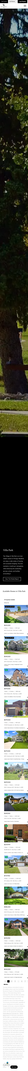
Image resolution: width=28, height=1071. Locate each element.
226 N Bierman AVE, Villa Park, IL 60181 (13, 974)
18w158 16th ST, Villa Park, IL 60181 (12, 849)
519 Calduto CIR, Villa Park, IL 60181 (12, 881)
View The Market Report (12, 579)
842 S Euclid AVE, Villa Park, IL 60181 (13, 630)
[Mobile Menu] (25, 6)
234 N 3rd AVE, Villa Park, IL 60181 (12, 818)
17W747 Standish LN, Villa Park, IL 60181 (13, 725)
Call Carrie (4, 1)
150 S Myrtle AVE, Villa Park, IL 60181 (13, 693)
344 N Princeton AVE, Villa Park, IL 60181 (14, 912)
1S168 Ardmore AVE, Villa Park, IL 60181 (13, 943)
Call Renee (12, 1)
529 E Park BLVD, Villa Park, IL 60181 (13, 661)
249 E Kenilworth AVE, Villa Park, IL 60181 (14, 756)
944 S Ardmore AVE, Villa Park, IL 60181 (13, 787)
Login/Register (22, 1)
